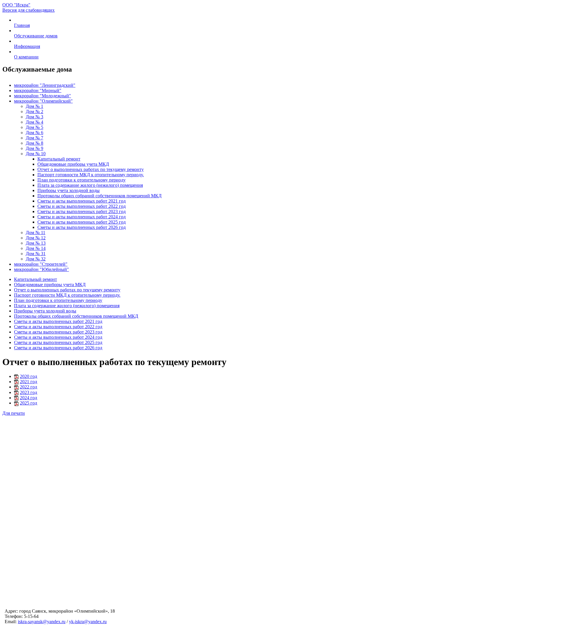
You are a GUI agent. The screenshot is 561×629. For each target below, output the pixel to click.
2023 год (28, 392)
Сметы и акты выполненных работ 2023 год (81, 211)
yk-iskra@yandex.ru (88, 621)
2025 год (28, 402)
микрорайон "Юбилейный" (41, 269)
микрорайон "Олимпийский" (43, 101)
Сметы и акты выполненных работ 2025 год (81, 222)
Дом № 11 (35, 232)
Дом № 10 (36, 153)
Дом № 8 (34, 143)
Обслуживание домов (36, 35)
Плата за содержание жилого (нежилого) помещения (90, 185)
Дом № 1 (34, 106)
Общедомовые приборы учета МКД (73, 164)
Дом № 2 (34, 111)
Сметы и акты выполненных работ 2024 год (81, 216)
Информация (27, 46)
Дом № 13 (36, 243)
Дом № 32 (36, 258)
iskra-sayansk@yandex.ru (41, 621)
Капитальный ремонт (58, 158)
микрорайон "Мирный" (37, 90)
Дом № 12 (36, 237)
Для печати (13, 413)
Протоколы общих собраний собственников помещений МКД (99, 195)
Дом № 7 (34, 137)
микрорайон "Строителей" (40, 264)
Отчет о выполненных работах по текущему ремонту (90, 169)
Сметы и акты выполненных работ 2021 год (81, 200)
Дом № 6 (34, 132)
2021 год (28, 381)
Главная (22, 25)
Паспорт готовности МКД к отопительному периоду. (90, 174)
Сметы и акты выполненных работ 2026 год (81, 227)
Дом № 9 (34, 148)
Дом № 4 (34, 122)
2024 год (28, 397)
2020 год (28, 376)
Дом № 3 (34, 116)
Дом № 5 (34, 127)
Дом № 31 (36, 253)
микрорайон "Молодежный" (42, 95)
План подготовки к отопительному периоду (81, 179)
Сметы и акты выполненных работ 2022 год (81, 206)
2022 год (28, 386)
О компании (26, 56)
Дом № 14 (36, 248)
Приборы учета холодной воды (68, 190)
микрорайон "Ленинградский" (44, 85)
